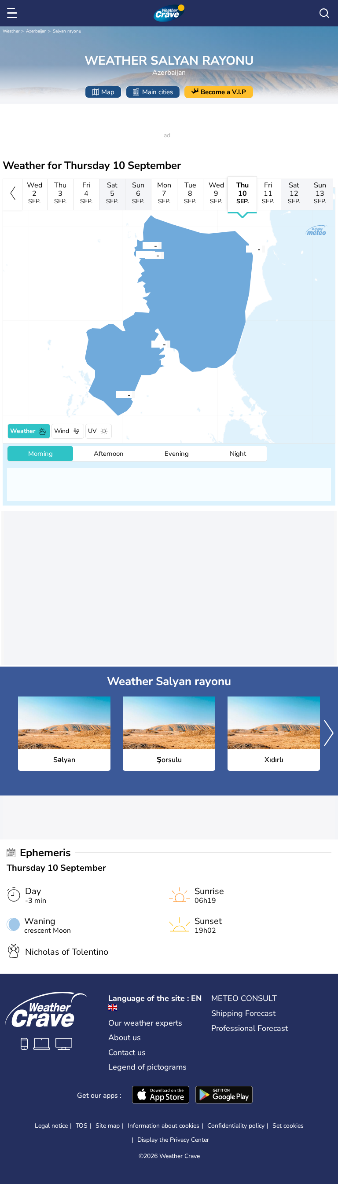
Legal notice (51, 1126)
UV (92, 431)
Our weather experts (145, 1023)
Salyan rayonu (67, 31)
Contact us (127, 1052)
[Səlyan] (151, 344)
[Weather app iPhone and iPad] (160, 1095)
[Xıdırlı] (246, 249)
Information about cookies (163, 1126)
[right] (328, 733)
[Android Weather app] (224, 1095)
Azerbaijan (36, 31)
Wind (61, 431)
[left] (12, 194)
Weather (11, 31)
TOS (82, 1126)
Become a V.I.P (223, 92)
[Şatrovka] (145, 255)
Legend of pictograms (147, 1067)
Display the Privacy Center (173, 1140)
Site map (108, 1126)
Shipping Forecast (243, 1013)
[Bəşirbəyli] (143, 245)
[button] (151, 343)
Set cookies (288, 1125)
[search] (324, 13)
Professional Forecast (249, 1028)
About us (124, 1037)
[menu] (14, 13)
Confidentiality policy (236, 1126)
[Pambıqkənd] (136, 254)
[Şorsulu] (116, 394)
